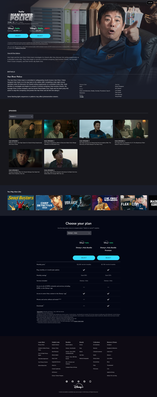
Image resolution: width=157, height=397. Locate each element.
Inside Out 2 (109, 351)
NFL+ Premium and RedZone (70, 363)
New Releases (55, 351)
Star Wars (81, 355)
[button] (58, 342)
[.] (67, 381)
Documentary (96, 362)
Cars (108, 368)
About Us (54, 365)
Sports (94, 355)
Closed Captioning (56, 368)
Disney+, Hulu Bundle (70, 348)
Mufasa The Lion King (112, 375)
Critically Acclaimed (97, 351)
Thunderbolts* (110, 365)
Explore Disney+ (55, 344)
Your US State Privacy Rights (43, 354)
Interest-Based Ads (42, 365)
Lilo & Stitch (109, 358)
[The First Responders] (105, 202)
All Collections (96, 344)
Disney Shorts (96, 358)
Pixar (80, 348)
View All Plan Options (13, 53)
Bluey (108, 362)
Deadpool (109, 344)
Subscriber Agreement (43, 358)
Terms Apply (39, 311)
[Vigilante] (77, 202)
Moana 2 (109, 355)
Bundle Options (69, 344)
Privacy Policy (41, 344)
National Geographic (84, 358)
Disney (81, 344)
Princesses (95, 368)
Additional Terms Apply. (20, 48)
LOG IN (150, 2)
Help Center (54, 358)
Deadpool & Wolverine (112, 348)
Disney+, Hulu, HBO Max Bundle (71, 357)
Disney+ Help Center (78, 321)
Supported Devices (56, 362)
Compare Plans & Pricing (71, 367)
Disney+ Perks (55, 348)
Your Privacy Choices (43, 362)
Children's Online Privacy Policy (43, 349)
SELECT (18, 36)
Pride (94, 365)
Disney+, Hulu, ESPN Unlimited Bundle (70, 352)
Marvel (81, 351)
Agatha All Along (110, 372)
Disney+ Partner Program (57, 375)
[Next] (154, 202)
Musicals (95, 348)
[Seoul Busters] (20, 202)
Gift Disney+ (54, 372)
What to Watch (55, 355)
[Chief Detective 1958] (49, 202)
